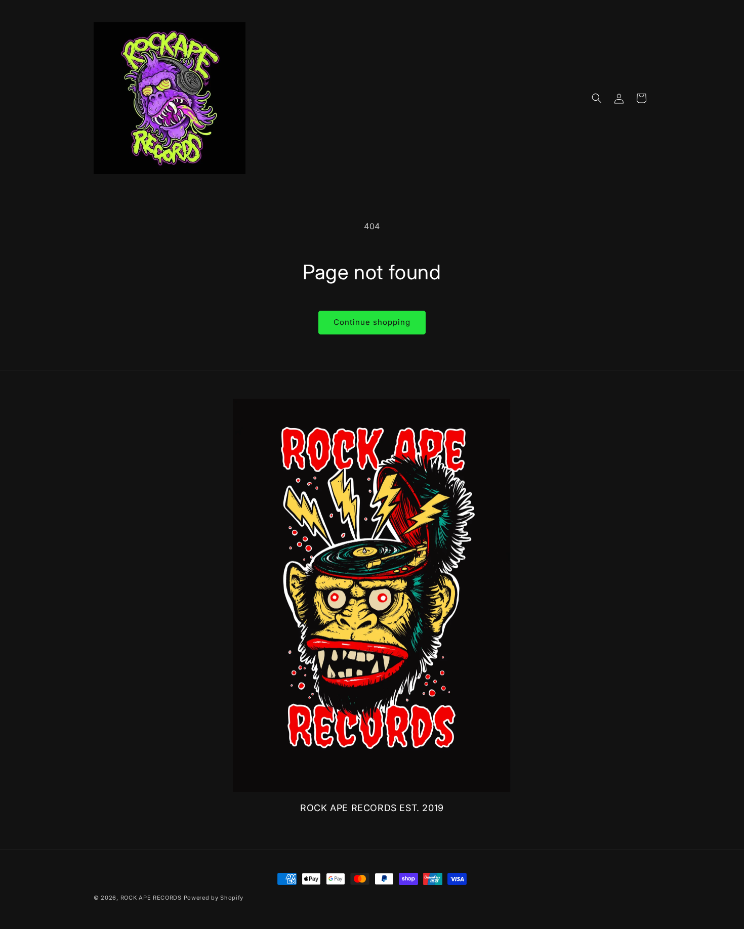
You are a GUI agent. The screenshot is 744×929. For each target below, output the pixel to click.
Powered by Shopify (214, 897)
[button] (597, 98)
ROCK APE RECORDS (151, 897)
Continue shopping (372, 322)
